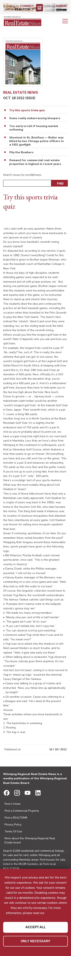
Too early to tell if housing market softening (33, 128)
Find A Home (13, 804)
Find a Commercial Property (22, 811)
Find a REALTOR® (16, 818)
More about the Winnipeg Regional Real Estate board (30, 840)
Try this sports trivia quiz (27, 110)
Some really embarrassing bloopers (34, 118)
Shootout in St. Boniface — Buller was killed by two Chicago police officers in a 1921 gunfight (36, 141)
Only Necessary (35, 941)
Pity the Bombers (21, 152)
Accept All (35, 927)
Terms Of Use (13, 831)
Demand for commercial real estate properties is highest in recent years (35, 162)
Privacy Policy (13, 824)
